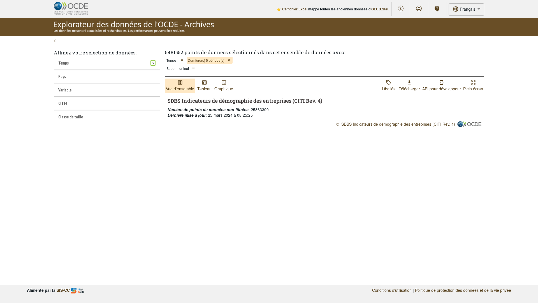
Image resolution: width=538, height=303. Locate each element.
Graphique (223, 88)
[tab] (107, 63)
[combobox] (466, 9)
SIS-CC (63, 290)
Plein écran (473, 88)
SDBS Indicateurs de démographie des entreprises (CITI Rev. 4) (398, 124)
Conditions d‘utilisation (392, 290)
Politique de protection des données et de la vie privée (463, 290)
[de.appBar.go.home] (134, 31)
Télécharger (409, 88)
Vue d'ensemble (180, 88)
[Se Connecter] (419, 9)
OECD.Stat (379, 9)
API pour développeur (441, 88)
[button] (181, 60)
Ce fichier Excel (294, 9)
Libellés (388, 88)
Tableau (204, 88)
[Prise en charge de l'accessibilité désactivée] (400, 9)
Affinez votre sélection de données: (95, 52)
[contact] (437, 8)
